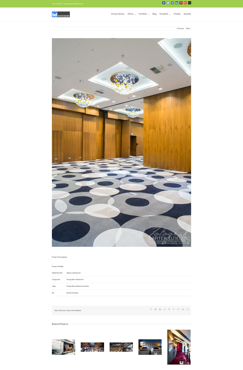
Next (188, 28)
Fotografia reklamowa (75, 279)
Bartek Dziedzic (72, 293)
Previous (180, 28)
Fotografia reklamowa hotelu (77, 286)
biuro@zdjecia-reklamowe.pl (73, 4)
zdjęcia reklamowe (73, 273)
